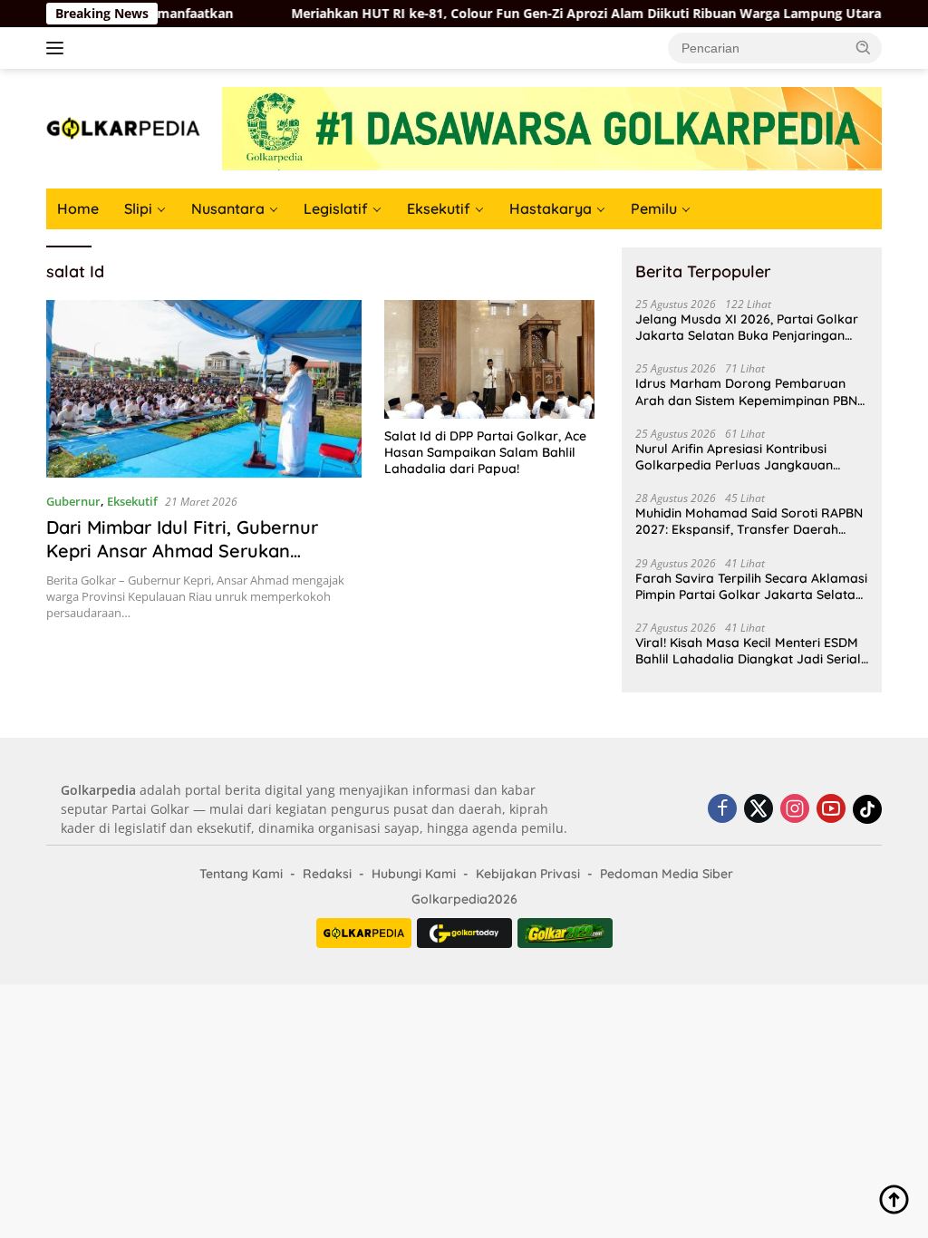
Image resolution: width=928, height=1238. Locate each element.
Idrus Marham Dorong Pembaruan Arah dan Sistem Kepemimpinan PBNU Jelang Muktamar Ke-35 (750, 391)
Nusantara (228, 208)
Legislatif (336, 208)
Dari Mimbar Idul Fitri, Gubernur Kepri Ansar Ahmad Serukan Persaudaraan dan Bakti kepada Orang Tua (185, 562)
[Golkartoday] (464, 933)
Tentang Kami (241, 874)
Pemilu (654, 208)
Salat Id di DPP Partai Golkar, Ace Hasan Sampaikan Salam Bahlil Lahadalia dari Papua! (485, 452)
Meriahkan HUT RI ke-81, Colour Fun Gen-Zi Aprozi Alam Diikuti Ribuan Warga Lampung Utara (552, 13)
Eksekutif (438, 208)
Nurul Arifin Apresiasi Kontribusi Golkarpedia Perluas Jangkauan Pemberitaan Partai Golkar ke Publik (745, 456)
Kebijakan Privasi (528, 874)
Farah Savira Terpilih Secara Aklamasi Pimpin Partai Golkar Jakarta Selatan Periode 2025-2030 (751, 586)
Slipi (138, 208)
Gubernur (73, 501)
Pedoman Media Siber (666, 874)
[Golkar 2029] (565, 933)
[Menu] (58, 48)
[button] (864, 47)
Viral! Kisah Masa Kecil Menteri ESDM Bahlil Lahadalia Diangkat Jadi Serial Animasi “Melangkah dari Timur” (748, 650)
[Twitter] (758, 810)
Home (78, 208)
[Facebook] (722, 810)
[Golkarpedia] (123, 127)
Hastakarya (550, 208)
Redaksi (327, 874)
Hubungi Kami (414, 874)
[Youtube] (831, 810)
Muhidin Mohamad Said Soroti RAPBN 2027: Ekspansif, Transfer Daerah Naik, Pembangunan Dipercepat (749, 521)
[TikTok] (867, 809)
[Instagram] (794, 810)
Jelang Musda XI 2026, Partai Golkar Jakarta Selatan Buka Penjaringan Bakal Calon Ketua (746, 327)
